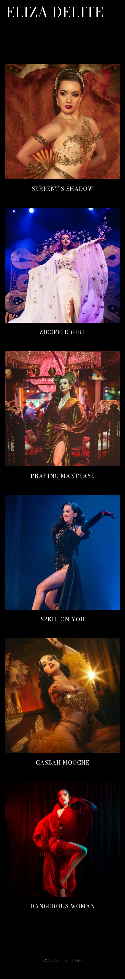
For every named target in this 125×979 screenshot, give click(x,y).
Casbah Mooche (63, 763)
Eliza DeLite (54, 12)
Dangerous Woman (62, 906)
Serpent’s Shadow (62, 189)
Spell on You (62, 619)
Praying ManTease (63, 476)
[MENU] (115, 12)
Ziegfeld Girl (62, 332)
